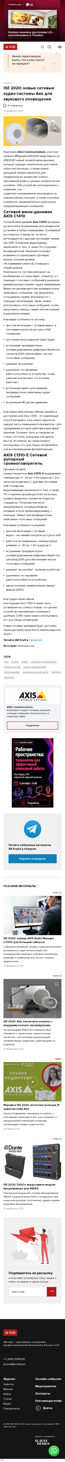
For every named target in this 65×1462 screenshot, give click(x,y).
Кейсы (7, 1394)
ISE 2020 (15, 662)
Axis (6, 662)
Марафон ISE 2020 (12, 667)
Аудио (25, 662)
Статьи (7, 1398)
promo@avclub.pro (14, 1364)
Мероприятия (45, 1386)
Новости (8, 1384)
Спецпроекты (11, 1408)
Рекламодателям (48, 1401)
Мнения (8, 1389)
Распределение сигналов (35, 673)
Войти (47, 1408)
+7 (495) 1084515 (14, 1359)
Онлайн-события (48, 1379)
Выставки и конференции (43, 662)
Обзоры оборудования (34, 667)
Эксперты (42, 1393)
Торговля (56, 673)
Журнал (9, 1379)
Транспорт (9, 678)
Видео (7, 1403)
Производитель (12, 673)
